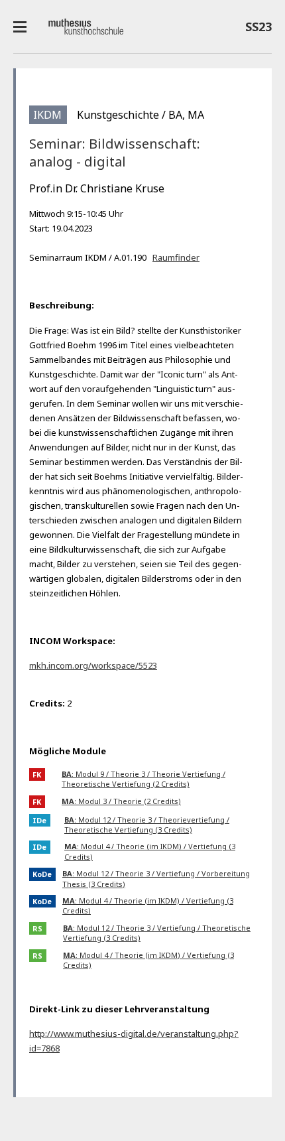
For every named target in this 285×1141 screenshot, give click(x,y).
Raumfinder (176, 257)
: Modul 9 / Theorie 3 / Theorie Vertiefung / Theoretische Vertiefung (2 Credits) (143, 779)
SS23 (255, 29)
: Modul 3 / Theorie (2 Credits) (121, 801)
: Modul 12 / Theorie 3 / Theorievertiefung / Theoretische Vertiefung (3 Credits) (146, 825)
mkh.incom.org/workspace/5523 (93, 665)
